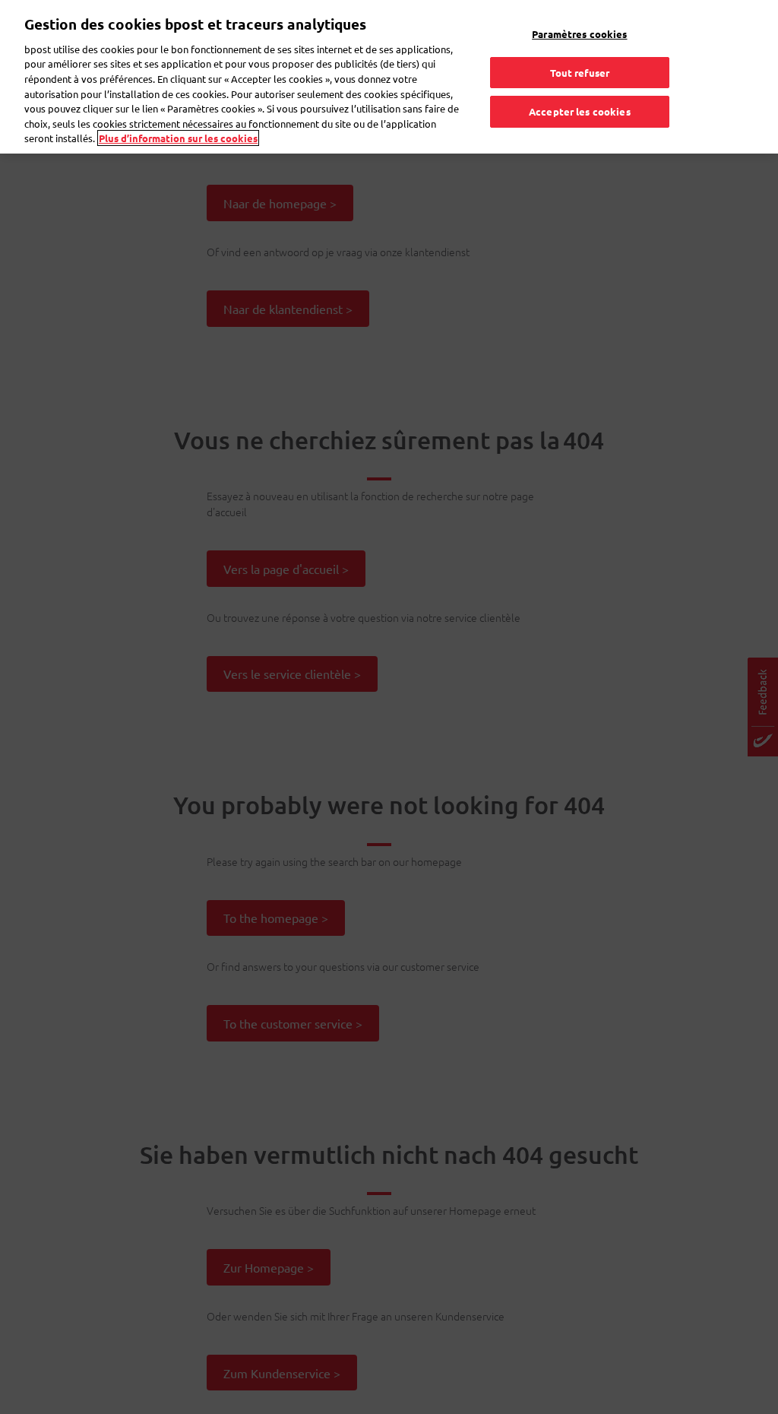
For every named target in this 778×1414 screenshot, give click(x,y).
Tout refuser (580, 72)
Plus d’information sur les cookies (178, 138)
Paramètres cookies (579, 33)
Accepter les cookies (580, 111)
